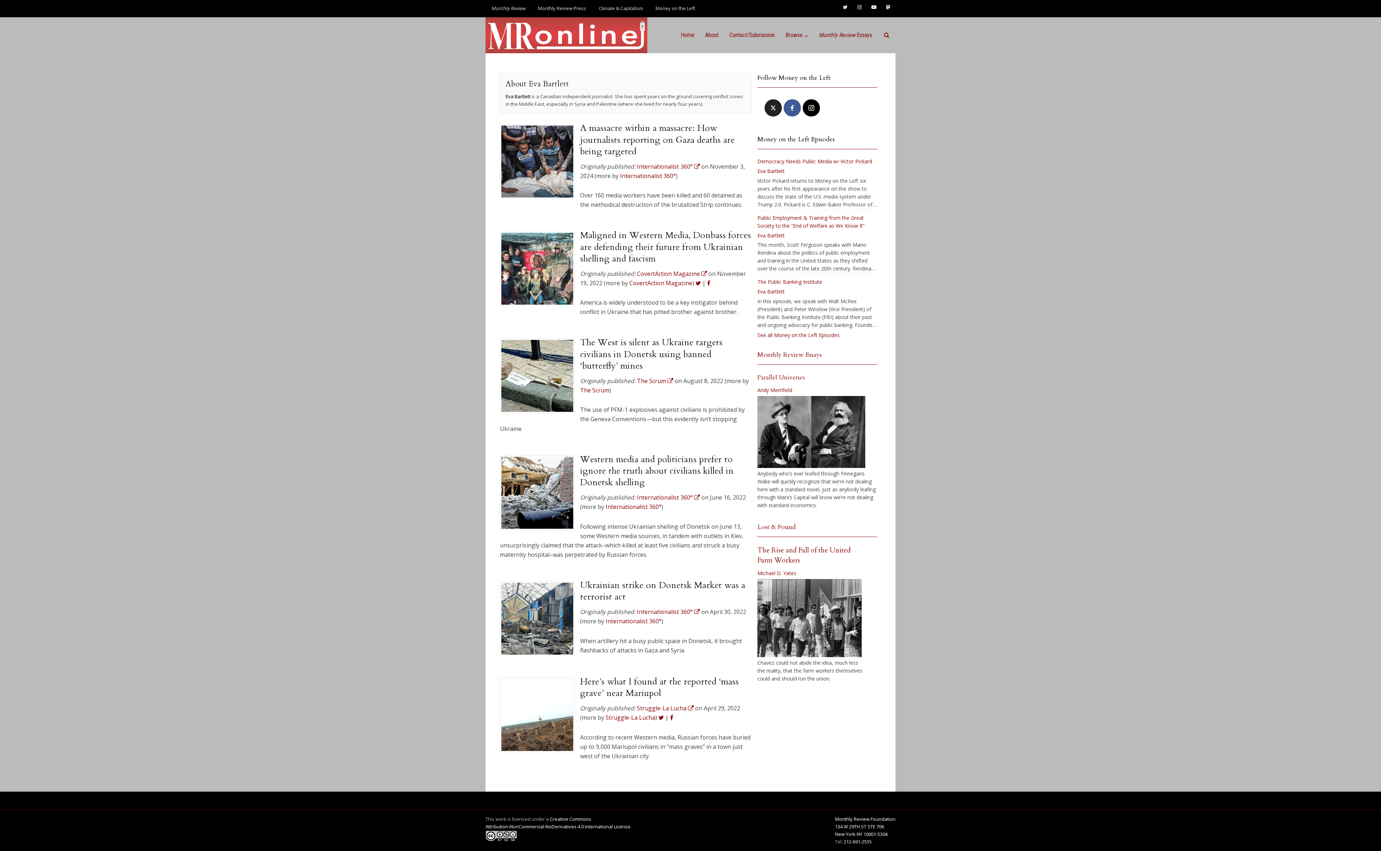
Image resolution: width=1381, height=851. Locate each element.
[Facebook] (792, 108)
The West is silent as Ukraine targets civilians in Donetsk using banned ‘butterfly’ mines (651, 354)
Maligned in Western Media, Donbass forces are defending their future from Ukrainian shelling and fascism (665, 247)
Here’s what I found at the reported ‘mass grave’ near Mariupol (659, 687)
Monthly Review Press (562, 8)
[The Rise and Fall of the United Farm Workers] (809, 618)
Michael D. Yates (776, 573)
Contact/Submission (752, 35)
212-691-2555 (858, 841)
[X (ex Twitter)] (773, 108)
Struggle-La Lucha (630, 718)
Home (687, 35)
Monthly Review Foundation (865, 819)
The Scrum (594, 390)
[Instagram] (811, 108)
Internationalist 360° (648, 176)
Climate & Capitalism (621, 8)
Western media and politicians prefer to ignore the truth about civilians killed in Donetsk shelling (657, 471)
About (712, 35)
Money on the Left (675, 8)
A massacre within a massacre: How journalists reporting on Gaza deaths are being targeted (657, 140)
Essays (845, 35)
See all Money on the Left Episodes (798, 335)
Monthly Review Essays (789, 354)
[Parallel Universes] (811, 432)
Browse (794, 35)
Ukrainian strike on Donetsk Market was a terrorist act (662, 591)
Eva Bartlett (771, 171)
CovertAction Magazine (660, 283)
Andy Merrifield (774, 390)
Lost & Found (776, 527)
